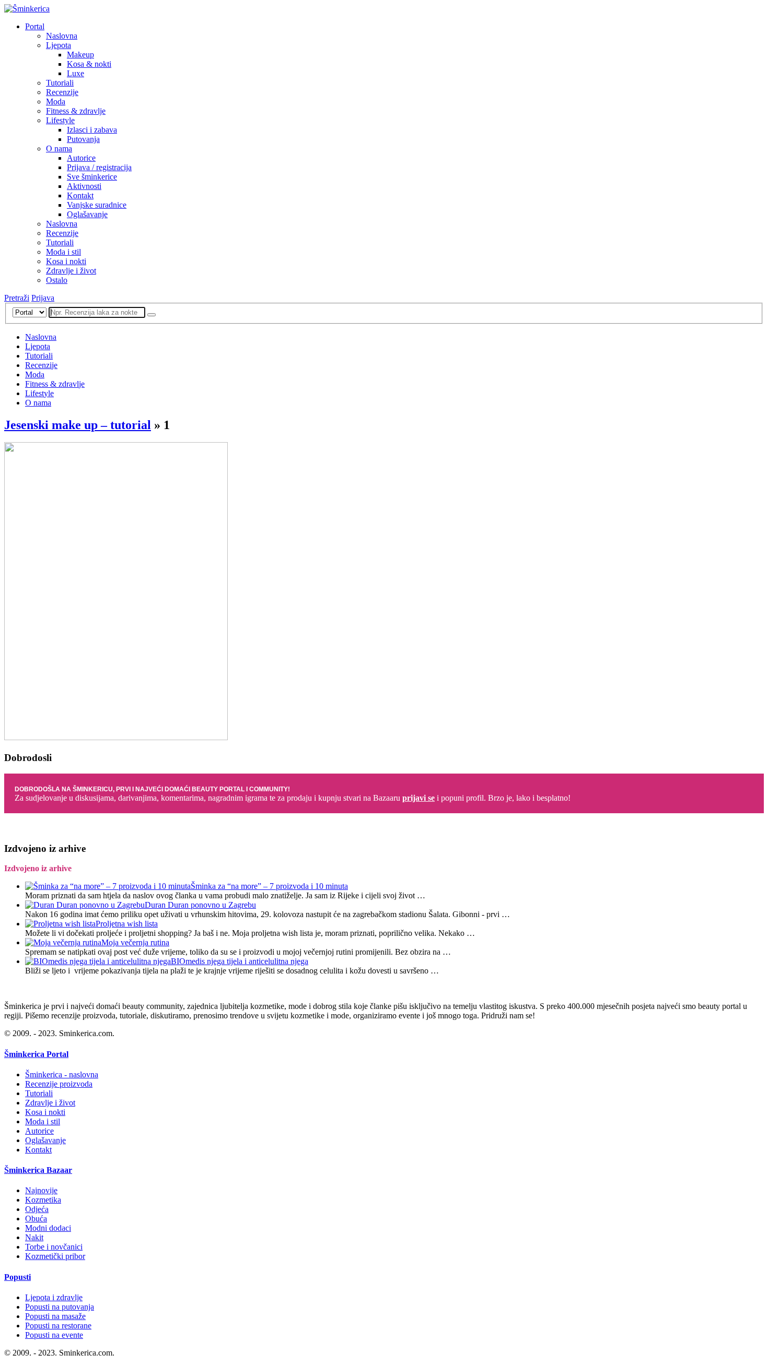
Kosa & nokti (89, 64)
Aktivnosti (84, 186)
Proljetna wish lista (127, 923)
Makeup (80, 54)
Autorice (81, 157)
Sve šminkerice (92, 176)
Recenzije (62, 92)
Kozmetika (43, 1199)
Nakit (34, 1237)
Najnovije (41, 1190)
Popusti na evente (54, 1335)
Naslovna (61, 35)
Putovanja (83, 139)
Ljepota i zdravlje (54, 1297)
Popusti (17, 1277)
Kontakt (80, 195)
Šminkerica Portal (36, 1054)
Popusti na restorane (58, 1325)
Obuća (36, 1218)
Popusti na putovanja (59, 1306)
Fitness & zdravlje (76, 110)
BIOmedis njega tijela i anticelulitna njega (239, 961)
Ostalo (56, 280)
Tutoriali (60, 82)
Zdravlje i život (71, 270)
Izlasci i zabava (92, 129)
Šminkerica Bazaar (38, 1170)
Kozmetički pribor (55, 1256)
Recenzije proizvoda (58, 1083)
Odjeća (37, 1209)
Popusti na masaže (55, 1316)
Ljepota (58, 45)
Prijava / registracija (99, 167)
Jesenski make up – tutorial (77, 425)
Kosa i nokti (66, 261)
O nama (59, 148)
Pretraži (16, 297)
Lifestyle (60, 120)
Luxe (75, 73)
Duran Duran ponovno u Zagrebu (200, 904)
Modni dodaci (48, 1228)
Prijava (42, 297)
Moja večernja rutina (135, 942)
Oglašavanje (87, 214)
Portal (34, 26)
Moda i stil (63, 251)
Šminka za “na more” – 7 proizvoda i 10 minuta (269, 886)
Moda (55, 101)
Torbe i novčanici (54, 1246)
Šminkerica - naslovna (61, 1074)
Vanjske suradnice (96, 204)
